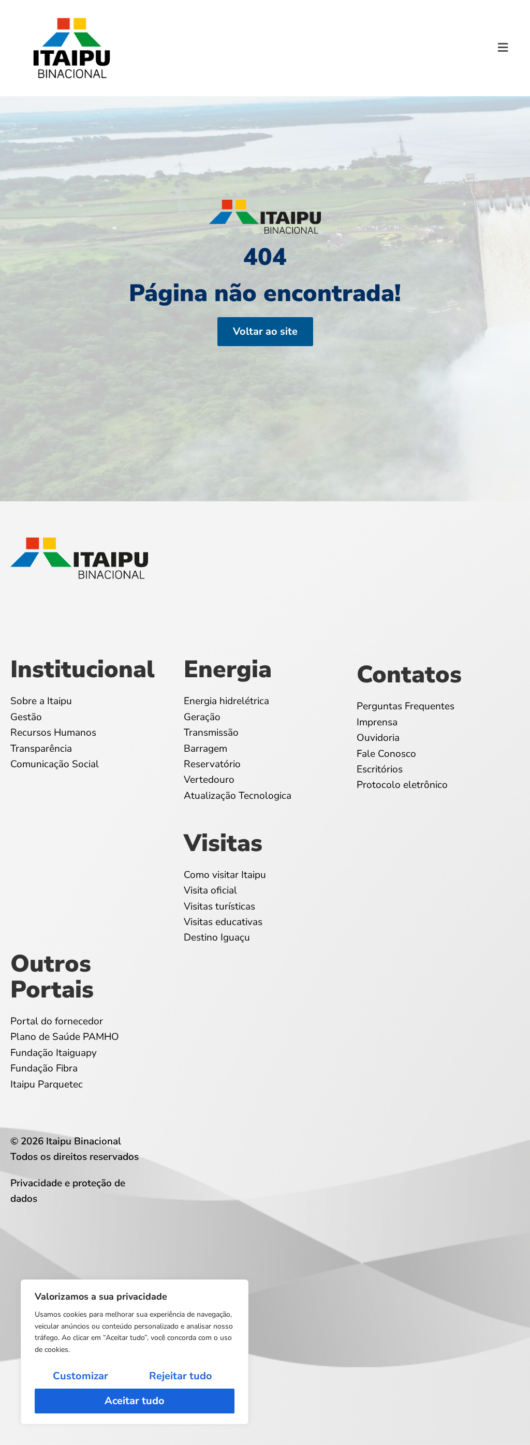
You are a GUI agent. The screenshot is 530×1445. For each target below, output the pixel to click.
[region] (134, 1351)
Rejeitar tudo (180, 1376)
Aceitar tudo (135, 1401)
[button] (503, 48)
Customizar (80, 1376)
